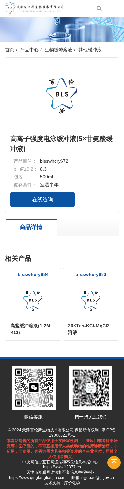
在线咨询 (42, 199)
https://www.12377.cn (62, 467)
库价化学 (72, 483)
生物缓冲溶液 (58, 49)
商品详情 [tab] (31, 227)
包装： (20, 176)
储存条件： (25, 184)
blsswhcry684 (33, 274)
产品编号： (25, 161)
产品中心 (29, 49)
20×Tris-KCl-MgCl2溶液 (89, 329)
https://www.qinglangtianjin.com (37, 477)
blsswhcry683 (90, 274)
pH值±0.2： (26, 168)
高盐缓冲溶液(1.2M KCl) (30, 329)
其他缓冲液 (90, 49)
